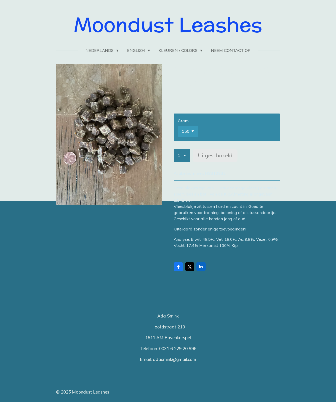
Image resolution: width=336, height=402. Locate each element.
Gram (183, 120)
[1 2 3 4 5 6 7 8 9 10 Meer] (182, 155)
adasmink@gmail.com (174, 359)
